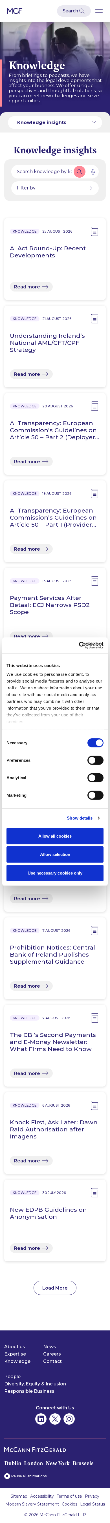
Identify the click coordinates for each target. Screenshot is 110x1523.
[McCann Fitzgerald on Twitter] (55, 1419)
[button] (79, 172)
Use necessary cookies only (55, 872)
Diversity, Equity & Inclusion (35, 1384)
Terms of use (69, 1496)
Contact (52, 1361)
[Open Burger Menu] (99, 11)
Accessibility (42, 1496)
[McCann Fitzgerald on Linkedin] (41, 1419)
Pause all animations (29, 1476)
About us (14, 1346)
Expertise (15, 1354)
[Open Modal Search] (74, 11)
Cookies (69, 1504)
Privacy (92, 1496)
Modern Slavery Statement (32, 1504)
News (49, 1346)
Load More (55, 1288)
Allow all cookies (55, 835)
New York (58, 1463)
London (33, 1463)
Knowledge (17, 1361)
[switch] (95, 760)
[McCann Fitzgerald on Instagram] (69, 1419)
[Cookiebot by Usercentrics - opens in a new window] (79, 645)
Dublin (12, 1463)
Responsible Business (29, 1391)
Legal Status (92, 1504)
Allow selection (55, 854)
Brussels (83, 1463)
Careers (52, 1354)
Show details (80, 818)
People (12, 1376)
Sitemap (19, 1496)
